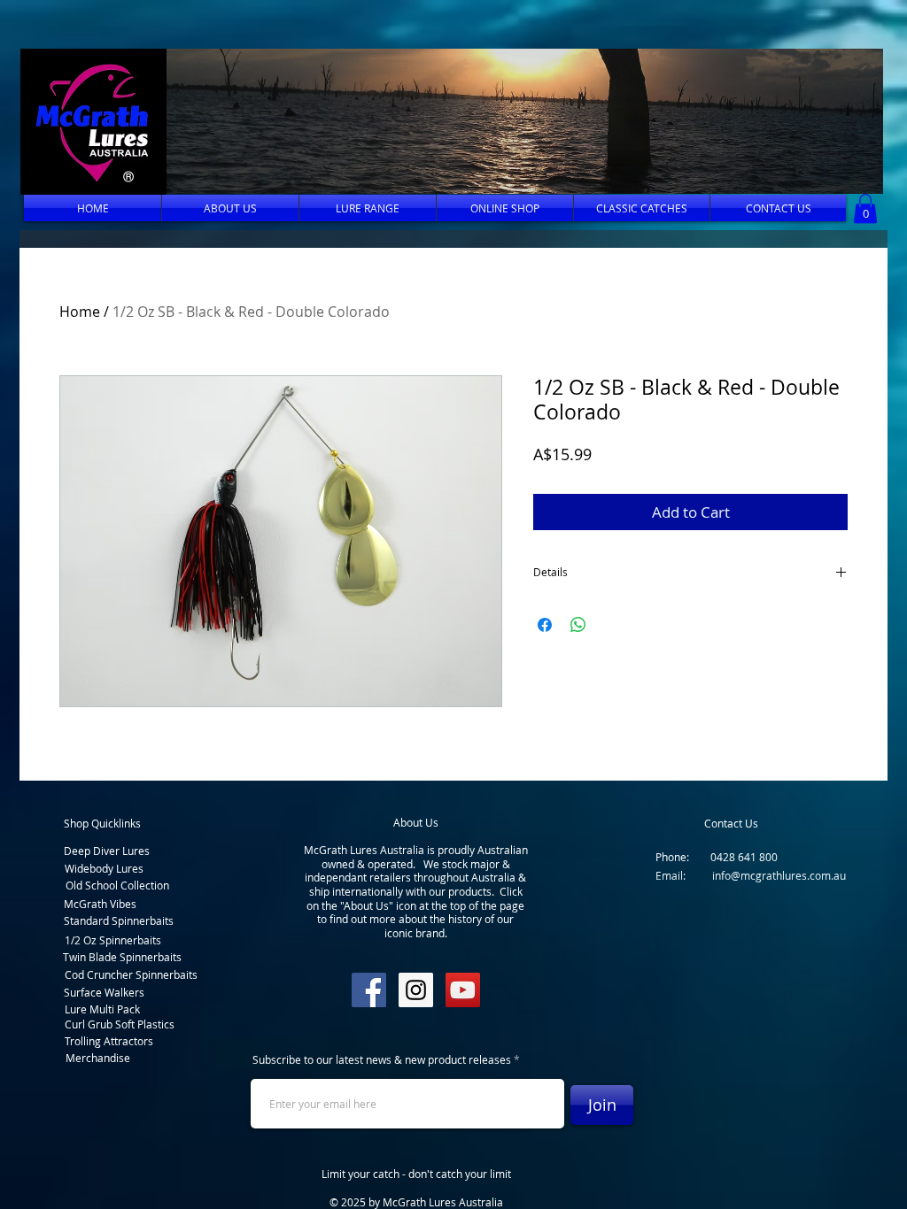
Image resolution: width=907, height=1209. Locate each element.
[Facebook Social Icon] (369, 990)
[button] (519, 121)
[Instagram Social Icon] (416, 990)
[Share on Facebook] (544, 624)
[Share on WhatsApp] (578, 624)
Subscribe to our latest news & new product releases (381, 1059)
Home (79, 311)
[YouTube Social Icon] (463, 990)
